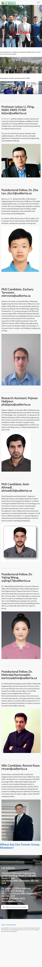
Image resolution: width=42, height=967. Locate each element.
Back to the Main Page (8, 925)
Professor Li (6, 119)
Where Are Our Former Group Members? (19, 846)
